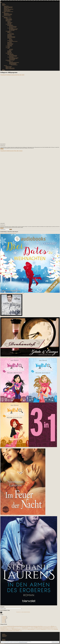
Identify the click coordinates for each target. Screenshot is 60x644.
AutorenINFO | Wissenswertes (8, 7)
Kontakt (3, 69)
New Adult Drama (10, 24)
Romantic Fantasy (9, 22)
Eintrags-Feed (4, 634)
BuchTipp (40, 626)
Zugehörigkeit (3, 630)
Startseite (3, 3)
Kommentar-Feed (4, 635)
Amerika (1, 626)
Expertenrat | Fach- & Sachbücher (8, 9)
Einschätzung (3, 627)
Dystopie (8, 46)
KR (36, 627)
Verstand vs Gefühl (51, 629)
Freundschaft (25, 627)
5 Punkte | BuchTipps (9, 18)
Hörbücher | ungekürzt (9, 66)
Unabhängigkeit (38, 629)
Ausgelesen (5, 626)
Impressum (3, 70)
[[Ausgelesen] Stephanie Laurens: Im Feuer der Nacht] (30, 109)
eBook (52, 626)
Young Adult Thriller (12, 59)
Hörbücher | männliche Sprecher (10, 68)
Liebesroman (55, 627)
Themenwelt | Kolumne (7, 15)
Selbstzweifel (26, 629)
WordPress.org (4, 636)
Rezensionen (5, 17)
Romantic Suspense (10, 44)
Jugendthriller (9, 50)
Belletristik (10, 626)
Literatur (3, 5)
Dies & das (3, 12)
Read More (1, 228)
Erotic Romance (9, 35)
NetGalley (10, 629)
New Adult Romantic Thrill (13, 29)
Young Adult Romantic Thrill (13, 58)
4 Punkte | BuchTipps (9, 20)
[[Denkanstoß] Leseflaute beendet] (30, 356)
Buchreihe (24, 626)
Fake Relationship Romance (11, 36)
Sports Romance (9, 45)
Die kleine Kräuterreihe (14, 64)
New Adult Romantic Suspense (13, 28)
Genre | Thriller (8, 47)
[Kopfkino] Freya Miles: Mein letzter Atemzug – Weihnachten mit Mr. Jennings (12, 293)
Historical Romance (10, 40)
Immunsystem (11, 61)
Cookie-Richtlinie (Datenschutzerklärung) (22, 642)
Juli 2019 (3, 619)
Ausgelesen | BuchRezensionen (8, 6)
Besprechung (16, 626)
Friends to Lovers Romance (11, 37)
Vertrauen (56, 629)
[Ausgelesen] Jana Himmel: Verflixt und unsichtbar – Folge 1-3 (9, 357)
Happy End (33, 627)
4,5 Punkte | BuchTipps (9, 19)
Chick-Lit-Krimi (11, 33)
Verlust (46, 629)
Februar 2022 (4, 616)
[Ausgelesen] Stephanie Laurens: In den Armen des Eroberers (9, 515)
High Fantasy (9, 21)
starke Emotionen (31, 629)
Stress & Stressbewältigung (13, 63)
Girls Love (10, 39)
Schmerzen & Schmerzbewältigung (14, 62)
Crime (8, 48)
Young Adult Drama (10, 53)
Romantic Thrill (9, 52)
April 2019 (3, 621)
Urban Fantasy (9, 23)
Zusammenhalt (9, 630)
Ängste (17, 630)
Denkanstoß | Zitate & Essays (8, 13)
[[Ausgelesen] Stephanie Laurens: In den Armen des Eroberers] (28, 605)
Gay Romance (9, 38)
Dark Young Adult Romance (13, 55)
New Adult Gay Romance (12, 27)
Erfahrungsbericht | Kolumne (8, 14)
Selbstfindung (22, 629)
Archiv (3, 16)
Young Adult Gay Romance (13, 56)
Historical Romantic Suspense (13, 41)
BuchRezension (30, 626)
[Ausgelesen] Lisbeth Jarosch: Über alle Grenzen (11, 150)
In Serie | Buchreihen (7, 10)
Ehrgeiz (55, 626)
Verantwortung (43, 629)
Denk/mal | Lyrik (6, 8)
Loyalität (6, 629)
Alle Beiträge (4, 4)
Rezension (14, 629)
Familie (12, 627)
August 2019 (4, 618)
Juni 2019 (3, 620)
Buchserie (36, 626)
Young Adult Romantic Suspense (13, 57)
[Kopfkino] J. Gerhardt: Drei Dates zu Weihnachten (8, 233)
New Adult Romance (10, 25)
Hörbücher (5, 65)
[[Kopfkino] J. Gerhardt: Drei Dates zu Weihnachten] (30, 292)
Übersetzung (20, 630)
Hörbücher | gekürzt (8, 67)
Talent (35, 629)
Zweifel (14, 630)
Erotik (10, 627)
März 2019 (3, 622)
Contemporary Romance (10, 34)
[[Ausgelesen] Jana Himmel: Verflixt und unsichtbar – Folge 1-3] (28, 446)
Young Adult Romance (10, 54)
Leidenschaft (40, 627)
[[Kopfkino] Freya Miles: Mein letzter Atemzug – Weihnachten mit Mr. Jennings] (11, 315)
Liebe (51, 627)
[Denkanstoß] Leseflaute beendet (5, 316)
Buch (21, 626)
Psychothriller (9, 51)
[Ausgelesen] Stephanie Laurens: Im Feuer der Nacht (12, 74)
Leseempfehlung (46, 627)
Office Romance (9, 42)
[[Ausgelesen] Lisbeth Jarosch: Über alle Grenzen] (30, 187)
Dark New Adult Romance (13, 26)
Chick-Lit (8, 32)
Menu (1, 2)
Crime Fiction (11, 49)
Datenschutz (4, 640)
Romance (19, 629)
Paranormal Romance (10, 43)
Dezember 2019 (4, 617)
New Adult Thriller (11, 30)
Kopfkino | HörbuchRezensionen (8, 11)
